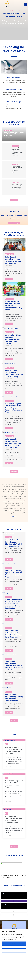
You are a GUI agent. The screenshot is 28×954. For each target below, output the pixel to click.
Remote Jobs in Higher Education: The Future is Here (13, 876)
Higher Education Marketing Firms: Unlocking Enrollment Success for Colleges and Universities (13, 443)
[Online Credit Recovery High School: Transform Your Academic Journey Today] (11, 563)
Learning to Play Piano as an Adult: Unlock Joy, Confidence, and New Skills (17, 150)
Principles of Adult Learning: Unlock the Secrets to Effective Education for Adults (17, 186)
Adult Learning (8, 130)
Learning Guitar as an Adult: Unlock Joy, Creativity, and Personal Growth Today (14, 134)
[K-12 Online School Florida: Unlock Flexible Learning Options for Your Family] (9, 740)
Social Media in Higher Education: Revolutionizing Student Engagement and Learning (13, 339)
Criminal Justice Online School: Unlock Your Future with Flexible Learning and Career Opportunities (13, 604)
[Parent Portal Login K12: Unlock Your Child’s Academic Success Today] (8, 773)
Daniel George (8, 766)
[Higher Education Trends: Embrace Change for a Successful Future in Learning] (9, 363)
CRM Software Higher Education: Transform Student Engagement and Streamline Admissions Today (14, 408)
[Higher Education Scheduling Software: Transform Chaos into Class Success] (14, 244)
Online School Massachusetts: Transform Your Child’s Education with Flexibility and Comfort (14, 666)
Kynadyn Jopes (9, 265)
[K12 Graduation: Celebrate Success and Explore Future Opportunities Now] (7, 809)
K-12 (6, 744)
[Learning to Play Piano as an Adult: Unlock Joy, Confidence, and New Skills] (5, 151)
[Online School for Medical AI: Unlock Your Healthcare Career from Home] (11, 624)
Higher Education (9, 254)
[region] (14, 941)
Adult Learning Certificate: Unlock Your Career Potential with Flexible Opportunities (17, 169)
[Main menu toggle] (25, 4)
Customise (14, 947)
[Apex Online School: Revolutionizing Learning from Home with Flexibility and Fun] (7, 687)
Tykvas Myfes (7, 137)
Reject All (14, 950)
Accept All (14, 943)
